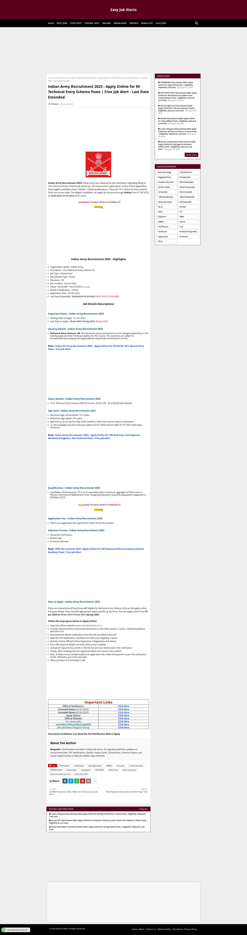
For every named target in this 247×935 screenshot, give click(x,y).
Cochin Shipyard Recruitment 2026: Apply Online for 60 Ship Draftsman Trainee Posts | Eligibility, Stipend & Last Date (97, 815)
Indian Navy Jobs (187, 187)
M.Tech (183, 206)
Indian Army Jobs (129, 770)
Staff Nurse (163, 226)
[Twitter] (70, 781)
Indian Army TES (62, 78)
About (141, 929)
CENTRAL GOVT (92, 23)
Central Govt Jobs (136, 766)
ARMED (109, 766)
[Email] (88, 781)
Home (51, 23)
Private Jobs (185, 177)
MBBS (161, 221)
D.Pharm (184, 236)
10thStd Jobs (64, 766)
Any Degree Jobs (94, 766)
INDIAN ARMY (120, 23)
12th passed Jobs (165, 197)
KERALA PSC (147, 23)
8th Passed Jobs (186, 182)
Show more (191, 154)
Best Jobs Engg (164, 172)
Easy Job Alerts (123, 9)
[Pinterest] (82, 781)
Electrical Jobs (186, 192)
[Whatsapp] (76, 781)
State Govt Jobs (165, 202)
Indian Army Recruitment (60, 774)
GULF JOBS (161, 23)
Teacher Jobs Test (166, 182)
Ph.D (160, 241)
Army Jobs (121, 766)
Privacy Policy (190, 929)
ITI (181, 211)
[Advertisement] (123, 50)
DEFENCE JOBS (56, 770)
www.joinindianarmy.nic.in (88, 625)
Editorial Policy (164, 929)
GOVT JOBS (62, 23)
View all (143, 809)
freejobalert (85, 770)
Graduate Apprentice (189, 231)
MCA (160, 211)
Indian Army (113, 770)
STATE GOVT (76, 23)
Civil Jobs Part (186, 172)
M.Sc (160, 206)
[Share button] (94, 781)
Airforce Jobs (164, 187)
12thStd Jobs (79, 766)
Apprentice (163, 236)
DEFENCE (134, 23)
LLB (181, 226)
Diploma (162, 216)
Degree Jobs (71, 770)
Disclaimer (178, 929)
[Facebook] (65, 781)
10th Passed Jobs (187, 197)
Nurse (182, 221)
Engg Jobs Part (164, 177)
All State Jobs (185, 202)
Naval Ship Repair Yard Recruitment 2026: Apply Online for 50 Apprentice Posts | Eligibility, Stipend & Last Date (97, 828)
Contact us (151, 929)
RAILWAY (106, 23)
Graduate (162, 231)
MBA (182, 216)
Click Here (123, 706)
